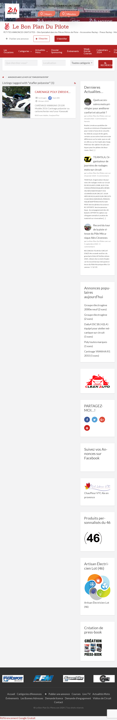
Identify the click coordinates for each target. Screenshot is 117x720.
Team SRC (56, 98)
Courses (76, 694)
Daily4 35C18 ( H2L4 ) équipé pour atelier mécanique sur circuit (97, 328)
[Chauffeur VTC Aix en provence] (97, 486)
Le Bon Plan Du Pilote (40, 26)
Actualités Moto (40, 51)
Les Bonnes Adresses (32, 698)
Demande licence (54, 698)
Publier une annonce (19, 38)
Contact (58, 702)
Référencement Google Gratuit (17, 718)
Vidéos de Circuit (102, 698)
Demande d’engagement (78, 698)
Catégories (23, 51)
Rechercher (106, 65)
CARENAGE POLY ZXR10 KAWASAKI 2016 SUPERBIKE (69, 92)
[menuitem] (17, 39)
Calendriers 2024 (102, 51)
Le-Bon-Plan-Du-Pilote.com (97, 116)
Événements (73, 51)
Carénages (42, 98)
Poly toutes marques (95, 342)
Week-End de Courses (88, 51)
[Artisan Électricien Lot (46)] (97, 587)
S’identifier (62, 38)
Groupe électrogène (95, 314)
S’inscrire (43, 38)
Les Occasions (9, 51)
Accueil (11, 694)
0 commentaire (103, 176)
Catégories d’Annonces (29, 694)
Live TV (86, 694)
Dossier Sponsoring (56, 51)
